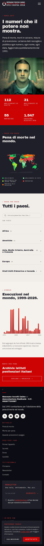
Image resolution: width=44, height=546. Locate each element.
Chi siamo (6, 466)
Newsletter (7, 470)
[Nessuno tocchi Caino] (13, 3)
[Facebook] (17, 416)
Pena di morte (8, 426)
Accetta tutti (31, 539)
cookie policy (25, 532)
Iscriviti (5, 448)
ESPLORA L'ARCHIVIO (22, 378)
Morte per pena (8, 431)
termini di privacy (21, 500)
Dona (4, 452)
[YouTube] (10, 416)
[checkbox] (6, 500)
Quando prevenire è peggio (13, 435)
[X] (4, 416)
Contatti (5, 474)
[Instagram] (23, 416)
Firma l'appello (8, 444)
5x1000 (5, 457)
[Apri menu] (39, 3)
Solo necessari (13, 539)
